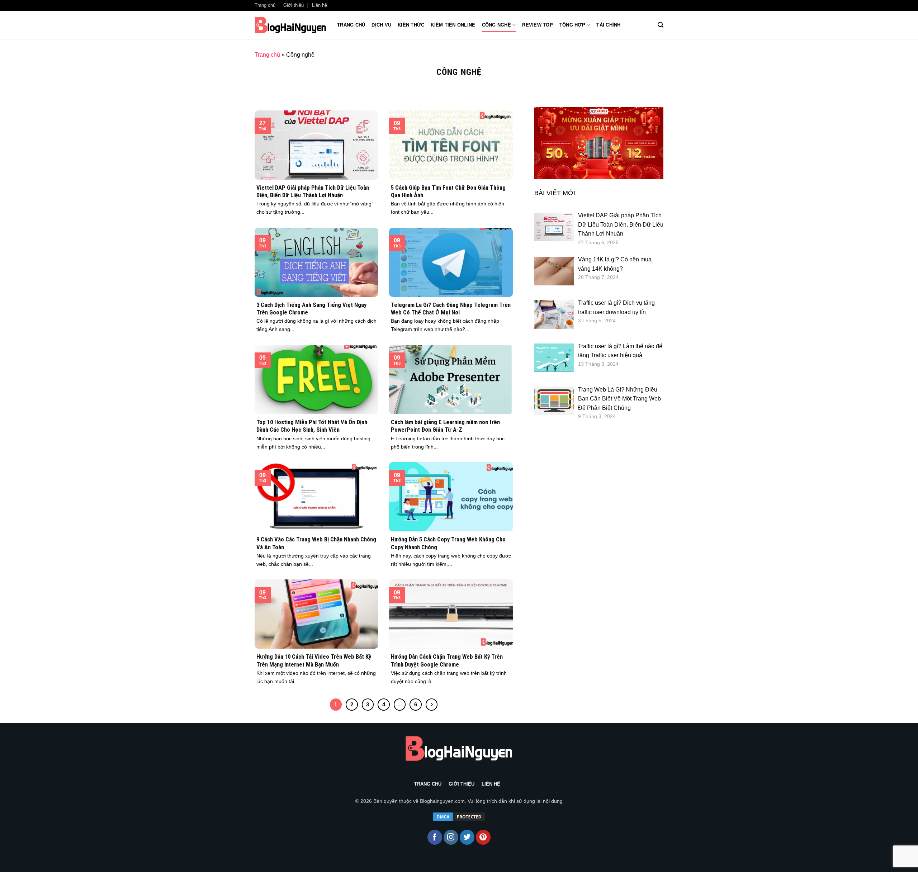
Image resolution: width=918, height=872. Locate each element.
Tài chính (608, 25)
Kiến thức (411, 25)
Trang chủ (265, 5)
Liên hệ (319, 5)
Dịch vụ (381, 25)
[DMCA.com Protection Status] (459, 817)
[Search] (660, 25)
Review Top (537, 25)
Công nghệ (496, 25)
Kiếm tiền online (453, 25)
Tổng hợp (572, 25)
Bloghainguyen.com (442, 801)
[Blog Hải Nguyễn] (290, 25)
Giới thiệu (293, 5)
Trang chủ (351, 25)
